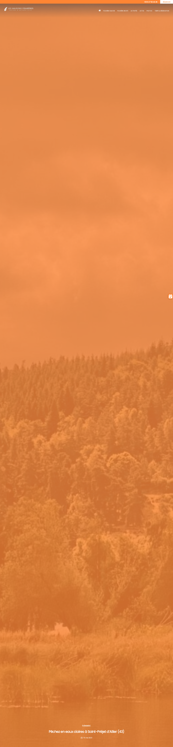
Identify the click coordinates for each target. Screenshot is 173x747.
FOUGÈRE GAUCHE (109, 11)
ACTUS (142, 11)
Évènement (86, 726)
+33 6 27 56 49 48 (150, 2)
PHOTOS (149, 11)
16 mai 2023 (87, 738)
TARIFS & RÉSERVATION (162, 11)
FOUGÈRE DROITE (122, 11)
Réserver (166, 2)
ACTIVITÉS (134, 11)
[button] (170, 296)
